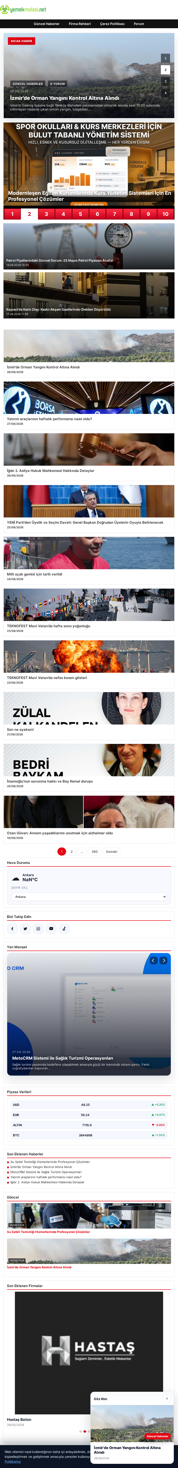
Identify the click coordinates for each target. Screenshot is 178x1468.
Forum (139, 24)
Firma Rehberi (80, 24)
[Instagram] (38, 929)
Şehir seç (19, 887)
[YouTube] (51, 929)
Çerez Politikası (112, 24)
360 (95, 851)
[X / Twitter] (25, 929)
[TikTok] (64, 929)
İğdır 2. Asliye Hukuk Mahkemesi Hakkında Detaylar (47, 1182)
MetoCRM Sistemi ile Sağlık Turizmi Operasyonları (46, 1172)
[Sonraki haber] (163, 960)
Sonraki (111, 851)
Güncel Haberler (47, 24)
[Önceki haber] (154, 960)
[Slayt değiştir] (80, 1431)
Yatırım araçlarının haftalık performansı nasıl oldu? (46, 1177)
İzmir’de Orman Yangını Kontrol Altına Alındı (41, 1167)
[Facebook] (12, 929)
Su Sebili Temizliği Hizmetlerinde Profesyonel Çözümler (50, 1162)
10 (165, 214)
